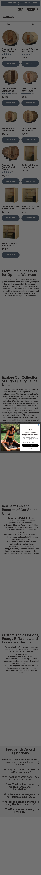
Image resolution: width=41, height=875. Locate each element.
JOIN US (30, 445)
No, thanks (30, 448)
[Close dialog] (39, 425)
